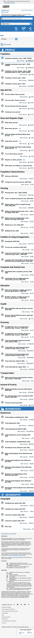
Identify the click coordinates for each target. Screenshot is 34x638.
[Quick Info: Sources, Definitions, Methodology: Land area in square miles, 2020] (2, 514)
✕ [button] (32, 629)
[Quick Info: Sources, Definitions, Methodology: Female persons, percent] (2, 111)
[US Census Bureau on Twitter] (18, 604)
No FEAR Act (5, 619)
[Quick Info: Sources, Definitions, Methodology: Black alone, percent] (2, 128)
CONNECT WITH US (7, 604)
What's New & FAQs (27, 10)
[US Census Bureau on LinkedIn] (21, 604)
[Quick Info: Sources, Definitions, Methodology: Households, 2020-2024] (2, 241)
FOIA (3, 615)
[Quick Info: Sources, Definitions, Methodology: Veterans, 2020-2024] (2, 175)
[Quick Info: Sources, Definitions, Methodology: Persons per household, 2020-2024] (2, 247)
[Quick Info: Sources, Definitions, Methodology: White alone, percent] (2, 122)
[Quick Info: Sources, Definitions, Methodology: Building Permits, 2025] (2, 230)
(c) (19, 342)
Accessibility (5, 613)
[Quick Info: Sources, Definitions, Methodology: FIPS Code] (2, 526)
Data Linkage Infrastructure (8, 609)
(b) (24, 160)
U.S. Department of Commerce (9, 621)
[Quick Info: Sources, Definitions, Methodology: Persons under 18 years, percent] (2, 100)
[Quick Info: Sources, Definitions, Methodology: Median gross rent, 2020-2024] (2, 224)
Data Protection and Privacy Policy (10, 611)
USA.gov (4, 622)
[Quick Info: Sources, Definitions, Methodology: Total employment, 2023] (2, 422)
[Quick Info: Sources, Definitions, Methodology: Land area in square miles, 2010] (2, 520)
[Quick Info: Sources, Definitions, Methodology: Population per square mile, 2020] (2, 502)
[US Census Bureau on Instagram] (28, 604)
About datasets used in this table (8, 533)
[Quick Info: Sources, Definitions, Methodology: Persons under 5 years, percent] (2, 94)
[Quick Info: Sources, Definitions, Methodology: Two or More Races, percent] (2, 153)
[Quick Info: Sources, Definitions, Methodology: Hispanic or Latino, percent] (2, 159)
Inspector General (6, 617)
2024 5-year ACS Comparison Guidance (14, 555)
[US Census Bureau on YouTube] (25, 604)
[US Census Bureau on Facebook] (14, 604)
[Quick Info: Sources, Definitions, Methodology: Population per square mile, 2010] (2, 508)
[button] (16, 29)
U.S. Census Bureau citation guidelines (15, 557)
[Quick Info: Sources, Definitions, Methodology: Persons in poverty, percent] (2, 402)
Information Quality (6, 607)
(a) (20, 128)
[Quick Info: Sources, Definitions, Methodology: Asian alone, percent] (2, 140)
